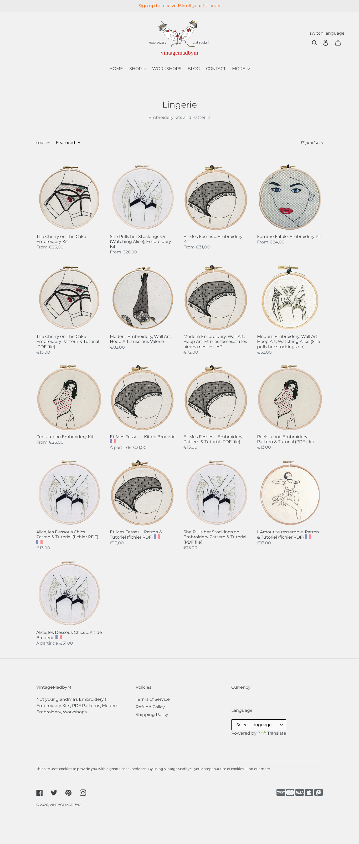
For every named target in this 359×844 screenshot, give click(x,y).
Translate (276, 733)
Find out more (257, 769)
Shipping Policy (152, 714)
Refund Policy (150, 706)
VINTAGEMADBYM (65, 805)
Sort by (43, 143)
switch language (327, 33)
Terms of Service (153, 699)
